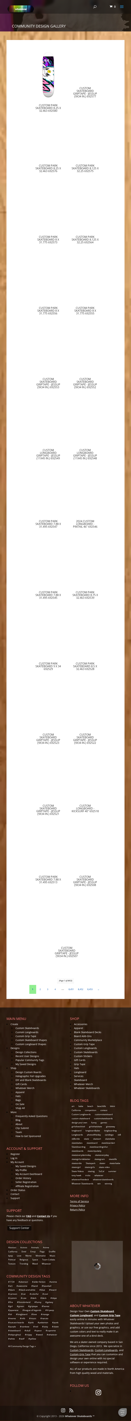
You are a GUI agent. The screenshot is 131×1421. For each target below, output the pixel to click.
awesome (22, 1285)
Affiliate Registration (27, 1186)
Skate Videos (78, 1171)
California (76, 1110)
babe (80, 1106)
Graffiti (52, 1251)
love (35, 1314)
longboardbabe (92, 1130)
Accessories (80, 1024)
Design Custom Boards (28, 1072)
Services (78, 1076)
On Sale (20, 1104)
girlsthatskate (95, 1126)
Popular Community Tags (30, 1060)
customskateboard (104, 1114)
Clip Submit (22, 1128)
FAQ (28, 1216)
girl (11, 1306)
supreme (51, 1330)
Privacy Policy (77, 1205)
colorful (34, 1294)
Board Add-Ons (83, 1036)
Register (15, 1154)
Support (15, 1198)
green (21, 1306)
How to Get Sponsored (28, 1136)
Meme (28, 1255)
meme (13, 1318)
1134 (12, 1281)
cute (24, 1298)
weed (40, 1334)
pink (32, 1322)
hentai (46, 1306)
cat (24, 1294)
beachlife (101, 1106)
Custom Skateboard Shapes (31, 1040)
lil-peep (50, 1310)
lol (11, 1314)
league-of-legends (32, 1310)
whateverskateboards (103, 1179)
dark (34, 1298)
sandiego (109, 1134)
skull (28, 1330)
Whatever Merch (25, 1088)
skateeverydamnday (81, 1155)
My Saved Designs (26, 1064)
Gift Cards (21, 1084)
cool (46, 1294)
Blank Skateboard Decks (87, 1032)
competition (90, 1110)
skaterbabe (115, 1163)
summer (112, 1171)
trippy (29, 1334)
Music (52, 1255)
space (39, 1330)
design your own (79, 1122)
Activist (23, 1247)
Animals (35, 1247)
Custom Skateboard (102, 1311)
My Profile (21, 1170)
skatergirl (76, 1167)
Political (12, 1259)
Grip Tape (79, 1064)
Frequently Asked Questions (32, 1116)
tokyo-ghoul (15, 1334)
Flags (42, 1251)
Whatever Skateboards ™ (79, 1416)
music (33, 1318)
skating (91, 1171)
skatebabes (77, 1142)
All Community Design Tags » (22, 1346)
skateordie (77, 1163)
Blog (18, 1120)
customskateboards (103, 1118)
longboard (76, 1130)
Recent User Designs (27, 1056)
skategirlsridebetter (81, 1159)
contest (103, 1110)
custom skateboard (81, 1118)
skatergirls (90, 1167)
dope (54, 1298)
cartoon (13, 1294)
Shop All (20, 1108)
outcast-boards (17, 1322)
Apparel (20, 1092)
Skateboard (80, 1080)
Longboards (77, 1134)
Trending (24, 1263)
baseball (47, 1285)
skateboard (92, 1142)
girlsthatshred (78, 1126)
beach (90, 1106)
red (36, 1326)
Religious (24, 1259)
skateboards (77, 1150)
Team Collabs (48, 1259)
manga (45, 1314)
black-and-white (27, 1289)
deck (44, 1298)
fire (11, 1302)
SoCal (101, 1171)
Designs (15, 1048)
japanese (14, 1310)
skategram (99, 1159)
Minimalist (41, 1255)
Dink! (23, 1251)
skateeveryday (102, 1155)
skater (102, 1163)
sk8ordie (76, 1138)
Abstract (12, 1247)
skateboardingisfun (99, 1146)
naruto (45, 1318)
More (14, 1112)
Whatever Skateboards (87, 1088)
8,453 (90, 989)
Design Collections (26, 1052)
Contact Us (43, 1216)
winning (108, 1183)
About (19, 1124)
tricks (87, 1175)
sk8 (119, 1134)
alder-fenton (39, 1281)
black (12, 1289)
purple (13, 1326)
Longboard (80, 1072)
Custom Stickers (83, 1056)
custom (13, 1298)
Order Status (18, 1190)
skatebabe (110, 1138)
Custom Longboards (27, 1032)
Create (14, 1024)
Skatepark (90, 1163)
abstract (24, 1281)
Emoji (33, 1251)
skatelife (113, 1159)
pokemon (43, 1322)
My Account (17, 1162)
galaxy (50, 1302)
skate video (104, 1167)
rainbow (25, 1326)
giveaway (110, 1126)
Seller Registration (26, 1182)
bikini (112, 1106)
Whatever (46, 1263)
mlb (23, 1318)
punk (56, 1322)
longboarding (110, 1130)
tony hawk (76, 1175)
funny (94, 1122)
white (12, 1338)
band (35, 1285)
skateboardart (108, 1142)
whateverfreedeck (80, 1179)
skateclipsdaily (94, 1150)
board (53, 1289)
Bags (18, 1100)
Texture (12, 1263)
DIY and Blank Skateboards (31, 1080)
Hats (18, 1096)
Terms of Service (79, 1201)
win (99, 1183)
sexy (46, 1326)
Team (19, 1132)
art (73, 1106)
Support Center (19, 1228)
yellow (33, 1338)
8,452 (80, 989)
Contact (15, 1194)
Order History (23, 1178)
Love (19, 1255)
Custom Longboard (81, 1315)
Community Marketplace (88, 1040)
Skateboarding (78, 1146)
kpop (10, 1255)
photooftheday (94, 1134)
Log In (14, 1158)
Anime (46, 1247)
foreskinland (24, 1302)
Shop (13, 1068)
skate (86, 1138)
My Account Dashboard (29, 1174)
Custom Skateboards (27, 1028)
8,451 (71, 989)
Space (35, 1259)
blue (43, 1289)
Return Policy (77, 1209)
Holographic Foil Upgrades (31, 1076)
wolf (22, 1338)
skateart (97, 1138)
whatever (98, 1175)
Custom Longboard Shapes (31, 1044)
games (104, 1122)
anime (54, 1281)
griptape (34, 1306)
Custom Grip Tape (26, 1036)
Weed (35, 1263)
